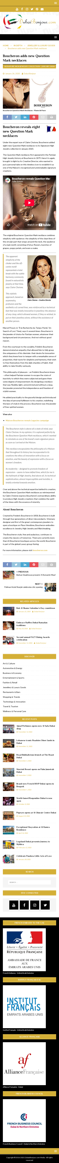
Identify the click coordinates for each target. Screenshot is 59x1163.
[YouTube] (16, 9)
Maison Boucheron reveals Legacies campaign (27, 420)
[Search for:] (30, 882)
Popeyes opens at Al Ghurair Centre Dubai (36, 812)
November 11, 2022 (25, 746)
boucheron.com (40, 550)
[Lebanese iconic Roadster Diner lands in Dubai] (8, 743)
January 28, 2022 (24, 859)
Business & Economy (12, 673)
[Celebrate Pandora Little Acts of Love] (8, 859)
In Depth (18, 45)
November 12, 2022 (25, 732)
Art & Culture (9, 663)
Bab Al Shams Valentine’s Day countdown (35, 608)
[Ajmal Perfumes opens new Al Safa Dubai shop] (8, 729)
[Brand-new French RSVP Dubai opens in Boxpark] (8, 786)
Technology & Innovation (14, 701)
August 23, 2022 (24, 816)
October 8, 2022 (24, 804)
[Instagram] (27, 9)
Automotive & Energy (12, 668)
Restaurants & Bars (11, 692)
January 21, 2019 (24, 611)
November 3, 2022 (24, 775)
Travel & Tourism (10, 706)
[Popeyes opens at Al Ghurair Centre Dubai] (8, 815)
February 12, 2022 (24, 847)
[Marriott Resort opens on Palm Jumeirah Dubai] (8, 772)
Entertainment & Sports (13, 678)
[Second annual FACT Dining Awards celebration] (8, 640)
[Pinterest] (37, 9)
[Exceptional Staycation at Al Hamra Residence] (8, 830)
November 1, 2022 (24, 790)
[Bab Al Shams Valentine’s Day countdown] (8, 611)
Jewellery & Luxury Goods (14, 687)
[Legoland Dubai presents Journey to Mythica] (8, 844)
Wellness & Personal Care (14, 711)
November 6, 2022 (24, 761)
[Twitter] (32, 9)
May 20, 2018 (23, 628)
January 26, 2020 (12, 73)
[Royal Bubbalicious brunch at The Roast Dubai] (8, 758)
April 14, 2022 (23, 833)
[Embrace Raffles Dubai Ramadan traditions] (8, 625)
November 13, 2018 (25, 643)
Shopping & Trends (11, 697)
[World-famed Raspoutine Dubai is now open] (8, 801)
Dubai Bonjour (30, 73)
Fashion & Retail (10, 682)
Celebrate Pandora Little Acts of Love (34, 856)
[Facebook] (21, 9)
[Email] (42, 9)
